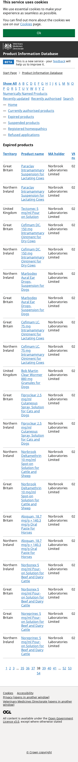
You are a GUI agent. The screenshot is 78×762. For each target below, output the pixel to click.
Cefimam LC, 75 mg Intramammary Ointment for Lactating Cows (32, 330)
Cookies (26, 24)
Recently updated (16, 98)
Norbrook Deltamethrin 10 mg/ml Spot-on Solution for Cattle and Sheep (31, 463)
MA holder (56, 154)
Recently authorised (46, 98)
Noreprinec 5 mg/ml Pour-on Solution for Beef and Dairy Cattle (32, 621)
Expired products (21, 117)
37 (33, 668)
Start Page (10, 73)
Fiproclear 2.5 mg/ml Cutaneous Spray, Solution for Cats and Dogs (32, 405)
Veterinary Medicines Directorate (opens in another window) (37, 703)
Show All (10, 83)
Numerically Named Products (25, 93)
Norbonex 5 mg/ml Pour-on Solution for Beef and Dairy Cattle (32, 573)
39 (44, 668)
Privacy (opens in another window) (26, 697)
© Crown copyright (39, 752)
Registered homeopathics (27, 129)
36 (28, 668)
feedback (59, 61)
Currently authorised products (31, 111)
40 (49, 668)
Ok (39, 33)
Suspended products (24, 123)
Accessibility (25, 693)
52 (64, 668)
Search (68, 98)
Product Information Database (30, 54)
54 (38, 673)
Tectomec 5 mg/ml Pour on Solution (30, 212)
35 (22, 668)
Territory (10, 154)
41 (55, 668)
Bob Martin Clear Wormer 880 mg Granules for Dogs (31, 379)
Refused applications (24, 135)
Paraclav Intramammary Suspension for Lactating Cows (32, 172)
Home (12, 105)
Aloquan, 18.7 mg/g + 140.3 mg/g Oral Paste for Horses (31, 524)
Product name (32, 154)
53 (70, 668)
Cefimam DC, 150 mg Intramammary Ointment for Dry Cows (32, 233)
